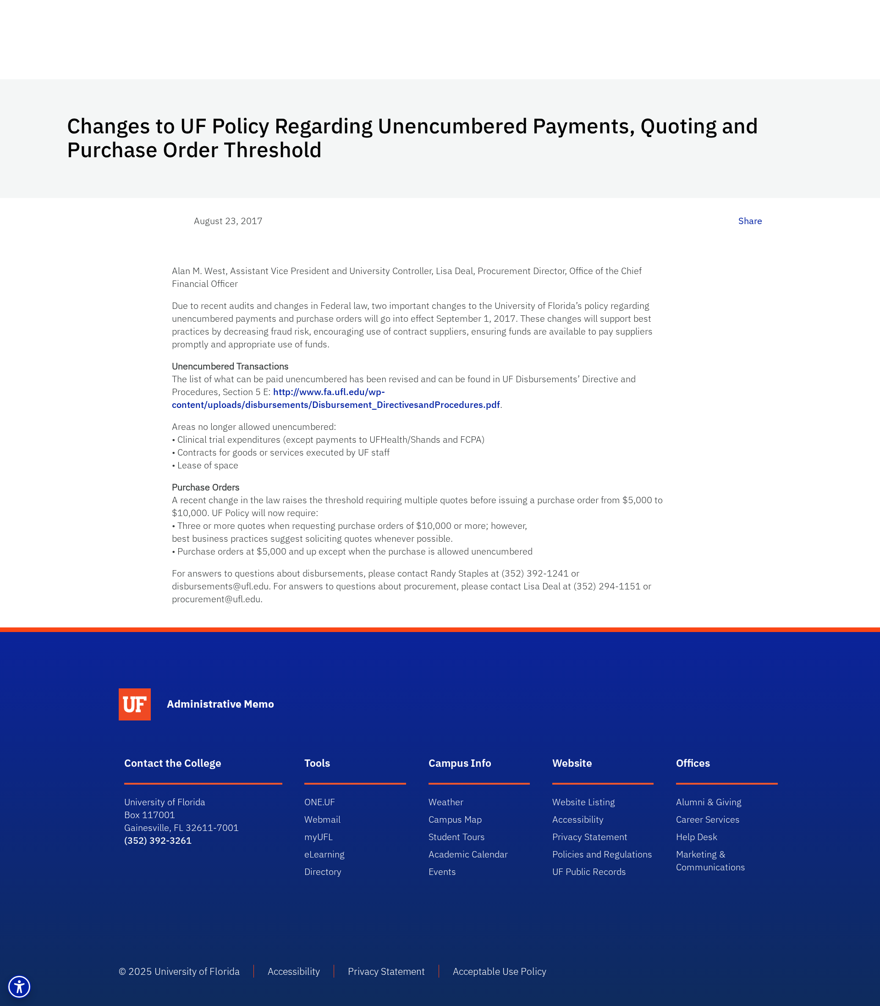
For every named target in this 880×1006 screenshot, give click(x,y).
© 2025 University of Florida (179, 971)
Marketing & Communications (710, 860)
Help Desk (696, 836)
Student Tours (457, 836)
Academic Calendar (468, 854)
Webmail (322, 819)
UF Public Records (589, 871)
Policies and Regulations (602, 854)
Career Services (708, 819)
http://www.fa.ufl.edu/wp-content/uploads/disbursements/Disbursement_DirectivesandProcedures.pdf (336, 398)
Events (442, 871)
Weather (446, 802)
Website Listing (583, 802)
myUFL (318, 836)
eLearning (324, 854)
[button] (19, 987)
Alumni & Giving (709, 802)
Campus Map (455, 819)
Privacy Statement (589, 836)
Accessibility (578, 819)
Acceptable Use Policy (499, 971)
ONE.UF (319, 802)
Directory (322, 871)
